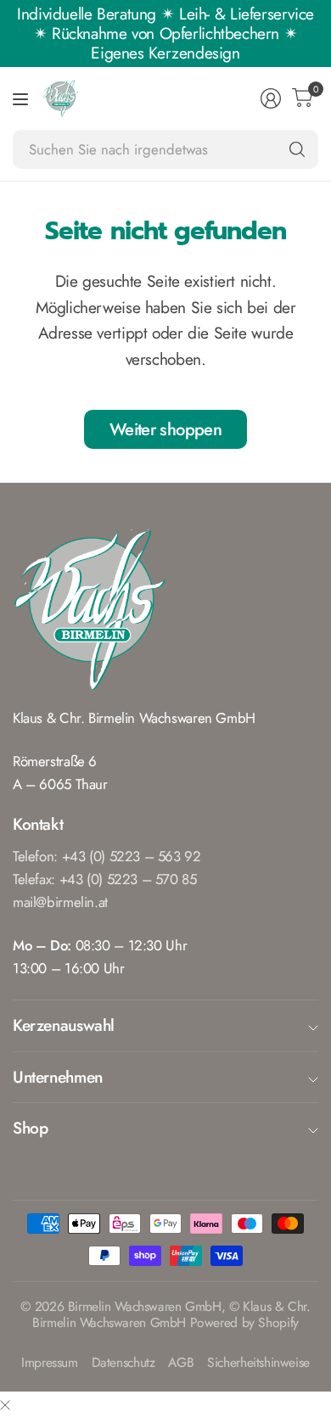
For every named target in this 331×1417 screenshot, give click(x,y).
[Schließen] (5, 1405)
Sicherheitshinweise (258, 1363)
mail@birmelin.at (60, 902)
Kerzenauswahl (64, 1025)
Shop (30, 1128)
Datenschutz (123, 1363)
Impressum (49, 1363)
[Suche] (297, 149)
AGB (181, 1363)
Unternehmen (58, 1077)
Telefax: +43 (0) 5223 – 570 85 (105, 879)
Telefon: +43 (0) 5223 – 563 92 (107, 856)
